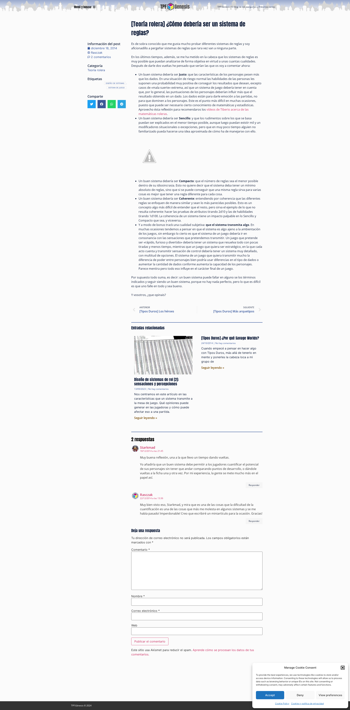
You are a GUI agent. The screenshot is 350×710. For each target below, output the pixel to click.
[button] (343, 667)
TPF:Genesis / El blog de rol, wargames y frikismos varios (246, 6)
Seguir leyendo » (145, 418)
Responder (254, 485)
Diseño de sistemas (115, 83)
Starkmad (147, 447)
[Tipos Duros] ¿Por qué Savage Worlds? (230, 338)
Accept (270, 695)
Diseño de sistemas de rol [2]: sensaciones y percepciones (156, 382)
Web (134, 625)
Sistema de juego (116, 87)
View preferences (330, 695)
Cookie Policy (282, 703)
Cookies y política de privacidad (307, 703)
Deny (300, 695)
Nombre (138, 596)
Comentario (140, 549)
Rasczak (146, 494)
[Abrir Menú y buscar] (94, 6)
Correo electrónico (145, 610)
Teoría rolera (96, 70)
